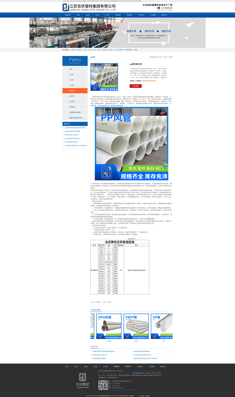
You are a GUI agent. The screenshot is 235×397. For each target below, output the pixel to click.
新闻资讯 (129, 15)
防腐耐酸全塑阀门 (75, 112)
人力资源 (152, 15)
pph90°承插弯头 (118, 49)
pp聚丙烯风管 (167, 99)
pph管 (97, 15)
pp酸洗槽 (104, 49)
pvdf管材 (120, 373)
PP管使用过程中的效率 (71, 142)
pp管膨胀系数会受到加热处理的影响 (75, 127)
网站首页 (68, 15)
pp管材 (129, 371)
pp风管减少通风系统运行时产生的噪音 (76, 145)
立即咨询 (135, 86)
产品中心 (165, 57)
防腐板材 (72, 107)
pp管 (78, 15)
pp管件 (71, 96)
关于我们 (141, 15)
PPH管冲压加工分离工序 (72, 135)
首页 (160, 57)
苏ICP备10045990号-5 (114, 390)
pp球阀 (136, 49)
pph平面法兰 (79, 49)
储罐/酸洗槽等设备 (75, 118)
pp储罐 (72, 49)
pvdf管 (107, 15)
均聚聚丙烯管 (128, 49)
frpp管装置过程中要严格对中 (73, 138)
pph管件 (72, 101)
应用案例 (118, 15)
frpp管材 (149, 371)
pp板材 (131, 373)
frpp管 (87, 15)
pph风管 (111, 49)
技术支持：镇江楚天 (145, 395)
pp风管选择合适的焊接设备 (72, 131)
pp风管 (99, 49)
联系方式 (164, 15)
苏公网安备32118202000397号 (129, 390)
